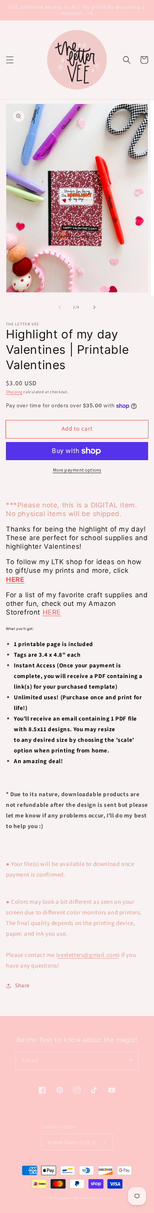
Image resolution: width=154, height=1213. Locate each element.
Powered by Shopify (96, 1198)
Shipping (14, 391)
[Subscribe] (129, 1060)
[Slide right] (94, 307)
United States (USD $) (72, 1142)
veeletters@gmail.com (88, 955)
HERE (52, 612)
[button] (10, 60)
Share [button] (22, 985)
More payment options (77, 470)
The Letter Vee (66, 1198)
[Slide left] (59, 307)
